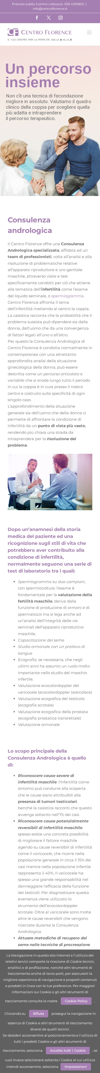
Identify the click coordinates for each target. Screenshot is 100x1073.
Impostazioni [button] (76, 1067)
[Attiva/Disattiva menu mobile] (89, 32)
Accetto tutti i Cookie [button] (68, 1050)
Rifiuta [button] (38, 1013)
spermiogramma (67, 295)
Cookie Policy (76, 1001)
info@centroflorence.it (50, 9)
